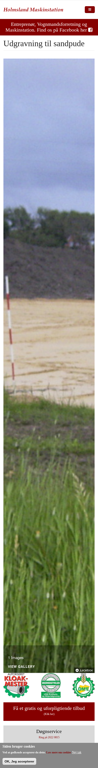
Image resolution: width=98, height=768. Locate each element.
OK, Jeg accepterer (19, 761)
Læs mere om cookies (58, 752)
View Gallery (21, 667)
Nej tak (76, 752)
